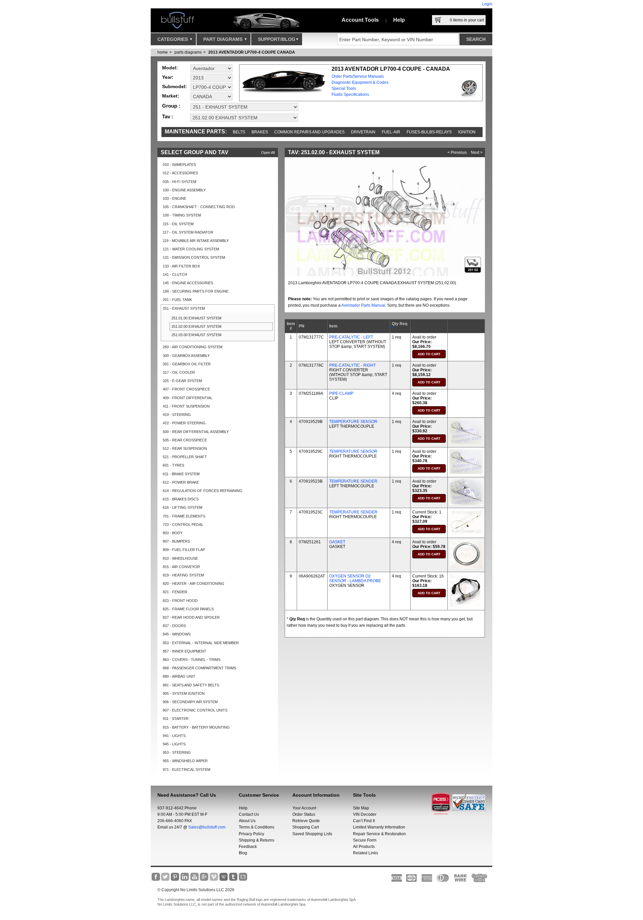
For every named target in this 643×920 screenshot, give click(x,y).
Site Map (361, 808)
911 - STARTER (176, 719)
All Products (364, 846)
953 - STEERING (177, 752)
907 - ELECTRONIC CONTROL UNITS (195, 710)
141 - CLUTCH (175, 274)
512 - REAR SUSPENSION (185, 448)
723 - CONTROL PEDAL (183, 525)
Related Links (365, 853)
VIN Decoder (364, 814)
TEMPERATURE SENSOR (353, 421)
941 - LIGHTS (174, 736)
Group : (171, 106)
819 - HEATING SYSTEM (183, 575)
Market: (170, 96)
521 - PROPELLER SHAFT (185, 457)
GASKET (337, 542)
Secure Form (364, 840)
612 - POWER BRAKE (181, 482)
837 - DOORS (174, 626)
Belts (239, 132)
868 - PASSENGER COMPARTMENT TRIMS (199, 668)
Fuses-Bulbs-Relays (429, 132)
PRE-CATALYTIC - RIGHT (352, 365)
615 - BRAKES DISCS (181, 499)
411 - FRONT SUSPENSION (186, 406)
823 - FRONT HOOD (180, 601)
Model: (170, 67)
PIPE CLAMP (341, 393)
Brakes (260, 132)
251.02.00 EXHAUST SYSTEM (196, 326)
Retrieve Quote (306, 820)
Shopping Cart (305, 827)
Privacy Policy (251, 834)
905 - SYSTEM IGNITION (184, 693)
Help (399, 20)
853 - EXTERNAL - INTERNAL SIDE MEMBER (201, 643)
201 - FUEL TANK (177, 300)
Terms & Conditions (256, 827)
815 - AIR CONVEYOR (181, 567)
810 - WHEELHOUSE (180, 558)
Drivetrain (363, 132)
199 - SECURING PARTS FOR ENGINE (195, 291)
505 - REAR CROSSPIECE (185, 440)
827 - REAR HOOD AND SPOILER (191, 617)
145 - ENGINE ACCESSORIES (188, 283)
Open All (268, 152)
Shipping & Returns (256, 840)
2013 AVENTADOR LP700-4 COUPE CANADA (251, 52)
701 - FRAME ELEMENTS (184, 516)
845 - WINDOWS (177, 634)
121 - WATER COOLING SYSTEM (191, 249)
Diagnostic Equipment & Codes (360, 82)
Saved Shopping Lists (312, 834)
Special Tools (344, 88)
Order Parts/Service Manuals (358, 76)
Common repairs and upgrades (309, 132)
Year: (167, 77)
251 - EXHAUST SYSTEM (184, 308)
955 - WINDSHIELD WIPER (185, 761)
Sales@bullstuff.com (206, 827)
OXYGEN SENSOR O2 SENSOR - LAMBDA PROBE (355, 578)
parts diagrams (188, 52)
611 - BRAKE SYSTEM (181, 474)
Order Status (303, 814)
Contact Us (249, 814)
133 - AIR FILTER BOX (181, 266)
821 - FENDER (175, 592)
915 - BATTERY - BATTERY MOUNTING (196, 727)
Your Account (304, 808)
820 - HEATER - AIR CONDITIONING (193, 583)
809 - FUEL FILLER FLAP (184, 550)
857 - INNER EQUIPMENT (184, 651)
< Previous (457, 152)
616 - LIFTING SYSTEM (182, 507)
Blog (243, 853)
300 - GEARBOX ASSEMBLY (186, 356)
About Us (247, 820)
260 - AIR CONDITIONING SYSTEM (192, 347)
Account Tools (360, 20)
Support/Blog (276, 39)
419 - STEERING (177, 415)
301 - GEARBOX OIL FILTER (187, 364)
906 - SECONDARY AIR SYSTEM (190, 702)
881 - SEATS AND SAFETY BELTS (191, 685)
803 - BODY (173, 533)
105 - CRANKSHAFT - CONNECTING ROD (199, 207)
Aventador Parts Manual (363, 305)
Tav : (167, 116)
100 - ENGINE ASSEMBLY (184, 190)
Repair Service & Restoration (379, 834)
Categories (173, 39)
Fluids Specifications (350, 94)
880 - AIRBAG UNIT (179, 676)
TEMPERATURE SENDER (353, 481)
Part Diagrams (223, 39)
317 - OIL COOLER (179, 372)
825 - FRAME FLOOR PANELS (188, 609)
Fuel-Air (391, 132)
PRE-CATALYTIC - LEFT (351, 337)
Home (162, 52)
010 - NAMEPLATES (179, 165)
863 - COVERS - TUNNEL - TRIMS (191, 660)
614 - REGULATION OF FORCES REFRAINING (202, 491)
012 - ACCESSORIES (180, 173)
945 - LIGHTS (174, 744)
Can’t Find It (364, 820)
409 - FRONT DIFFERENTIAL (187, 398)
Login (487, 4)
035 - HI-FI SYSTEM (179, 182)
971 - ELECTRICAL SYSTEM (186, 770)
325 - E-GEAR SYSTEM (182, 381)
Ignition (467, 132)
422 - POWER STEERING (184, 423)
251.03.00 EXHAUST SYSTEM (196, 335)
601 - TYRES (173, 465)
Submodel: (174, 86)
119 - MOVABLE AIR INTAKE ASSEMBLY (196, 241)
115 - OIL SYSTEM (178, 224)
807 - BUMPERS (176, 541)
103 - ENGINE (174, 198)
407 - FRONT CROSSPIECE (186, 389)
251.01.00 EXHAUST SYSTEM (196, 318)
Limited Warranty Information (379, 827)
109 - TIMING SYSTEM (182, 215)
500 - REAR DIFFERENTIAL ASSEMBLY (196, 432)
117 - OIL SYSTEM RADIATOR (188, 232)
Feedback (248, 846)
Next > (477, 152)
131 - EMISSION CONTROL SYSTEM (194, 257)
